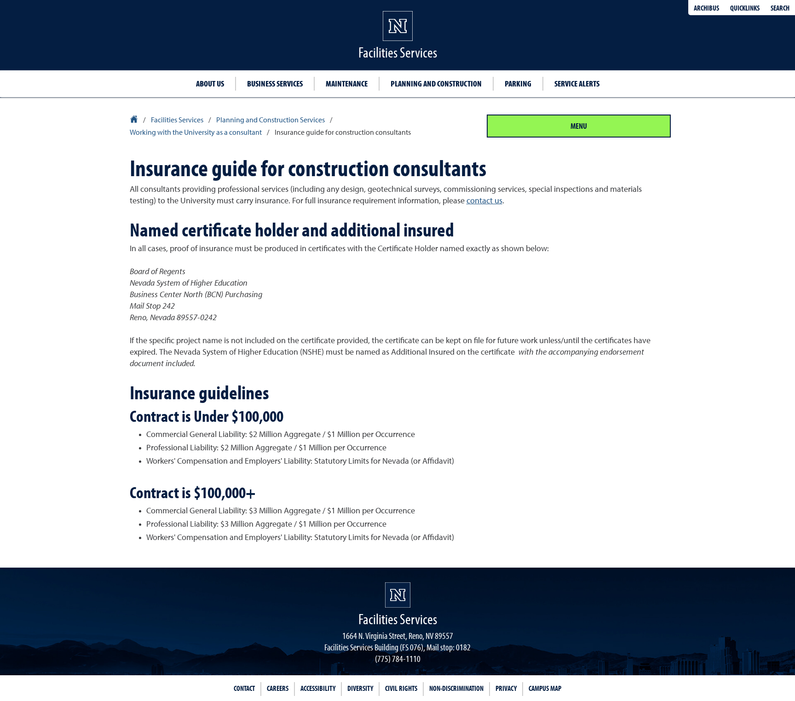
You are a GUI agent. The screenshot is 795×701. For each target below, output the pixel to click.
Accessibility (317, 688)
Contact (244, 688)
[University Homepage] (134, 120)
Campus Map (545, 688)
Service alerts (576, 83)
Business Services (275, 83)
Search (780, 7)
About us (210, 83)
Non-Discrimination (456, 688)
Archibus (706, 7)
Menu (578, 126)
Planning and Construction (436, 83)
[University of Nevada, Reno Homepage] (397, 595)
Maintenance (347, 83)
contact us (484, 201)
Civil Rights (401, 688)
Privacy (506, 688)
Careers (277, 688)
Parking (518, 83)
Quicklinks (745, 7)
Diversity (360, 688)
